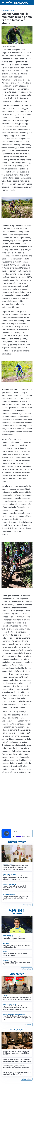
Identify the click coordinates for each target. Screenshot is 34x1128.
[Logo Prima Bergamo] (17, 2)
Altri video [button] (27, 1025)
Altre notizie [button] (26, 905)
